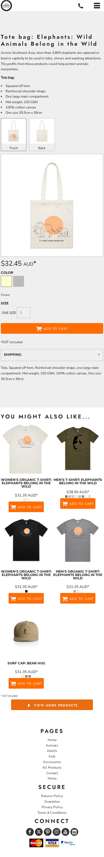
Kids (52, 756)
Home (52, 740)
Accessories (52, 762)
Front (14, 148)
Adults (52, 751)
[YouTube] (65, 832)
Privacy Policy (52, 807)
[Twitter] (39, 832)
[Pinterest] (48, 832)
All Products (52, 767)
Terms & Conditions (52, 812)
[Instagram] (56, 832)
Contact (52, 773)
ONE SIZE (9, 313)
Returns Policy (52, 796)
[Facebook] (30, 832)
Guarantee (52, 801)
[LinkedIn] (74, 832)
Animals (52, 745)
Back (41, 148)
